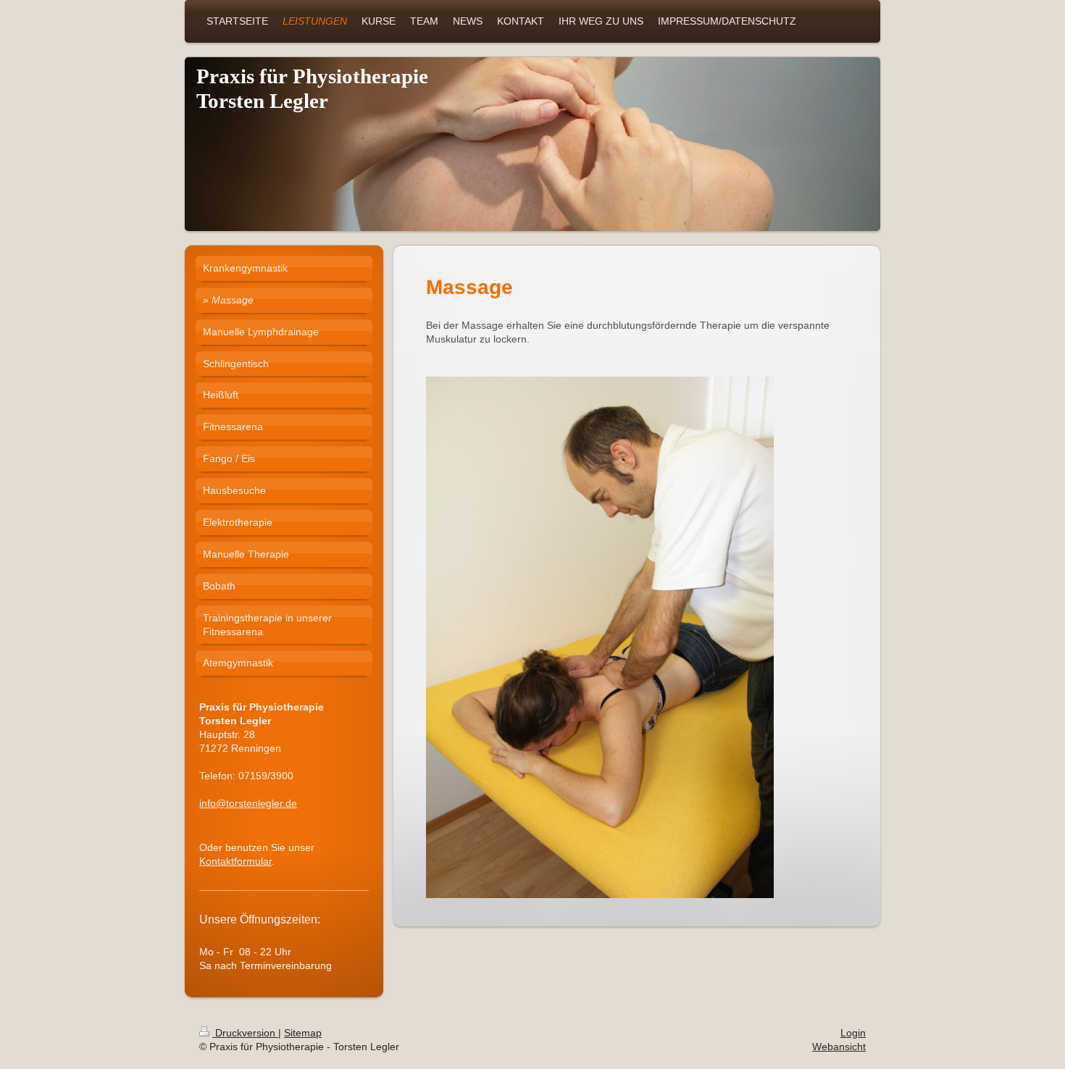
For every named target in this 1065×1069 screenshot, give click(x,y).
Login (853, 1033)
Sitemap (303, 1033)
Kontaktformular (235, 861)
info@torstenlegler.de (248, 803)
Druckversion (245, 1033)
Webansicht (839, 1046)
